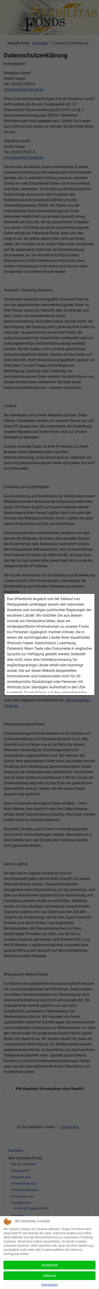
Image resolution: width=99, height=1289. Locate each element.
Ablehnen (49, 1276)
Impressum (49, 1284)
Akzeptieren (49, 1265)
